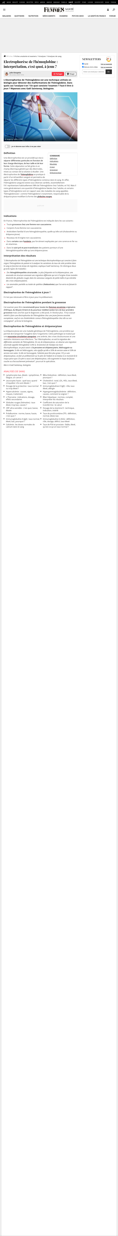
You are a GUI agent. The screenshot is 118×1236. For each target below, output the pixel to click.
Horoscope (99, 2)
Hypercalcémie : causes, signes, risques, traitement (19, 392)
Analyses (42, 56)
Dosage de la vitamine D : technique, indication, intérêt (58, 409)
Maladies (6, 16)
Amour (49, 2)
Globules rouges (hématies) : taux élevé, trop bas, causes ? (20, 403)
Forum (113, 2)
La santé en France (97, 16)
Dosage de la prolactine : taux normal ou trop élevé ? (22, 387)
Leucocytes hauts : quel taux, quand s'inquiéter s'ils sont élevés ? (21, 381)
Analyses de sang (54, 56)
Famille (64, 2)
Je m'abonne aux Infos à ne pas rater (26, 146)
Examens (63, 16)
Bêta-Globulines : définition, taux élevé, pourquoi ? (60, 376)
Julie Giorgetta (15, 73)
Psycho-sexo (78, 16)
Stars (84, 2)
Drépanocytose (55, 173)
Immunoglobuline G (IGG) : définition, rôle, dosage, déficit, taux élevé (59, 420)
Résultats (53, 164)
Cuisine (22, 2)
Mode (9, 2)
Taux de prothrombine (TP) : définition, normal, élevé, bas (60, 414)
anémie (27, 241)
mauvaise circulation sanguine (21, 336)
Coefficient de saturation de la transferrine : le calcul (56, 403)
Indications (54, 161)
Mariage (56, 2)
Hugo (107, 2)
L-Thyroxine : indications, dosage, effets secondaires (20, 398)
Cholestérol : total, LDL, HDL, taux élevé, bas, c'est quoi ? (60, 381)
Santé (71, 2)
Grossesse (54, 170)
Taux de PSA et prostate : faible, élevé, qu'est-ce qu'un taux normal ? (59, 425)
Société (77, 2)
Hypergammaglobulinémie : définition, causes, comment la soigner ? (59, 392)
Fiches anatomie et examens (26, 56)
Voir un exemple (106, 64)
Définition (53, 158)
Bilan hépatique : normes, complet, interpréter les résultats (58, 398)
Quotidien (19, 16)
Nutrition (33, 16)
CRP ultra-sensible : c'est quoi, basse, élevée (22, 409)
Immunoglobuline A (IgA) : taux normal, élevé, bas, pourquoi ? (23, 420)
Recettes (30, 2)
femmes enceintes (57, 307)
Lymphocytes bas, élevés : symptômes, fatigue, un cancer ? (23, 376)
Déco (37, 2)
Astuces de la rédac (91, 67)
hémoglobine (27, 174)
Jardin (42, 2)
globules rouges (44, 196)
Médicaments (49, 16)
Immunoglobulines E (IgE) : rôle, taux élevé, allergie (58, 387)
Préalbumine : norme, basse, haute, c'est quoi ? (21, 414)
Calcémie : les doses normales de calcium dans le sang (20, 425)
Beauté (15, 2)
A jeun (52, 167)
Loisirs (90, 2)
